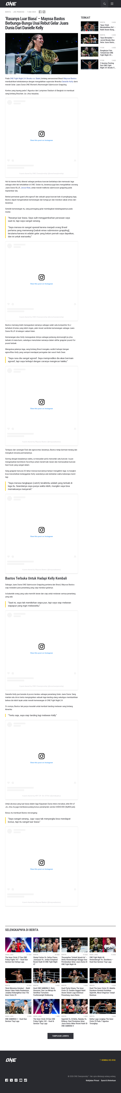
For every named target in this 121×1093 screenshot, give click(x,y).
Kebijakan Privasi (92, 1080)
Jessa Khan (25, 188)
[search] (104, 4)
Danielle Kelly (67, 81)
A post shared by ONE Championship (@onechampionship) (41, 173)
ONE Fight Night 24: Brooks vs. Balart (25, 78)
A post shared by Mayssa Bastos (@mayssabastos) (41, 442)
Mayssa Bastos (69, 78)
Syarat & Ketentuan (108, 1080)
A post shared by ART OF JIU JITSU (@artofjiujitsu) (41, 796)
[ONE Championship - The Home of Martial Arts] (11, 4)
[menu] (112, 4)
